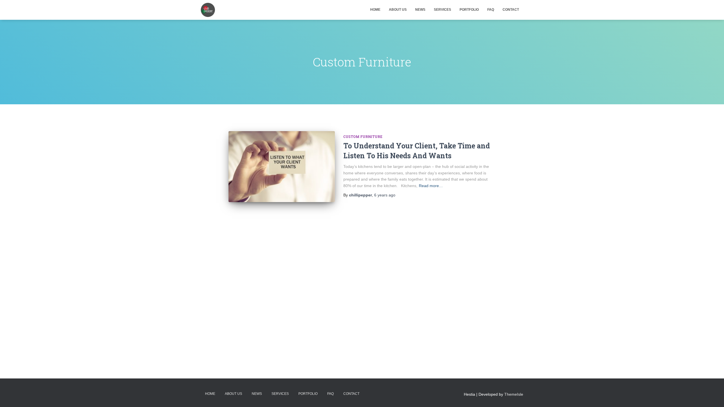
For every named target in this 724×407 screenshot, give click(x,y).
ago (384, 195)
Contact (511, 10)
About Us (398, 10)
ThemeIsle (513, 394)
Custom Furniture (362, 136)
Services (442, 10)
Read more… (431, 185)
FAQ (490, 10)
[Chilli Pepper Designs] (208, 10)
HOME (375, 10)
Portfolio (469, 10)
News (420, 10)
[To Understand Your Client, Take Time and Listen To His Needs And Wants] (282, 166)
